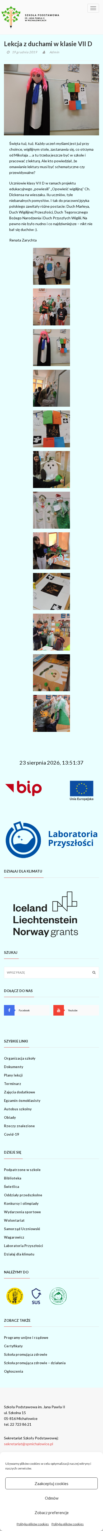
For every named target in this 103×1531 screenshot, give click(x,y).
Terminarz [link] (12, 1084)
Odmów (51, 1498)
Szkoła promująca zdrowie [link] (25, 1354)
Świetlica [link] (11, 1186)
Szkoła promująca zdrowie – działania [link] (34, 1363)
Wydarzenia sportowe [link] (22, 1212)
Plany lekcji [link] (13, 1075)
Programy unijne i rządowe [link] (26, 1337)
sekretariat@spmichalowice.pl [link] (28, 1444)
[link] (30, 17)
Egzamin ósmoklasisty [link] (22, 1100)
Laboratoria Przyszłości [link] (23, 1246)
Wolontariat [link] (14, 1220)
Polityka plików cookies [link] (33, 1524)
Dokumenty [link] (13, 1067)
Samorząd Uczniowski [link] (22, 1229)
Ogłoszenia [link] (13, 1371)
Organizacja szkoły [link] (19, 1058)
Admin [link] (54, 52)
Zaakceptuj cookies (51, 1483)
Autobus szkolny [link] (18, 1109)
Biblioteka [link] (12, 1178)
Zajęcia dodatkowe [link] (19, 1092)
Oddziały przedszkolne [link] (23, 1195)
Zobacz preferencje (52, 1512)
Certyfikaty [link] (13, 1346)
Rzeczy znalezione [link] (19, 1126)
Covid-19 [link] (11, 1134)
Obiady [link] (10, 1117)
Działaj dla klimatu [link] (19, 1254)
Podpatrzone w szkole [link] (22, 1170)
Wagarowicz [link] (14, 1237)
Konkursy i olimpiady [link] (21, 1203)
